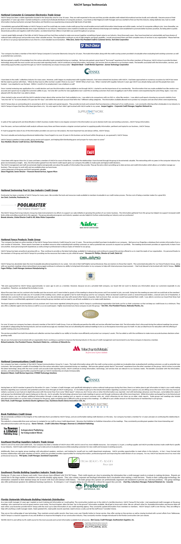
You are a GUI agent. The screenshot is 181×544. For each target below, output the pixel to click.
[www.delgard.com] (90, 260)
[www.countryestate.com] (90, 318)
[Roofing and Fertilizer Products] (90, 468)
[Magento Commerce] (91, 408)
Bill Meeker (25, 26)
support (47, 140)
